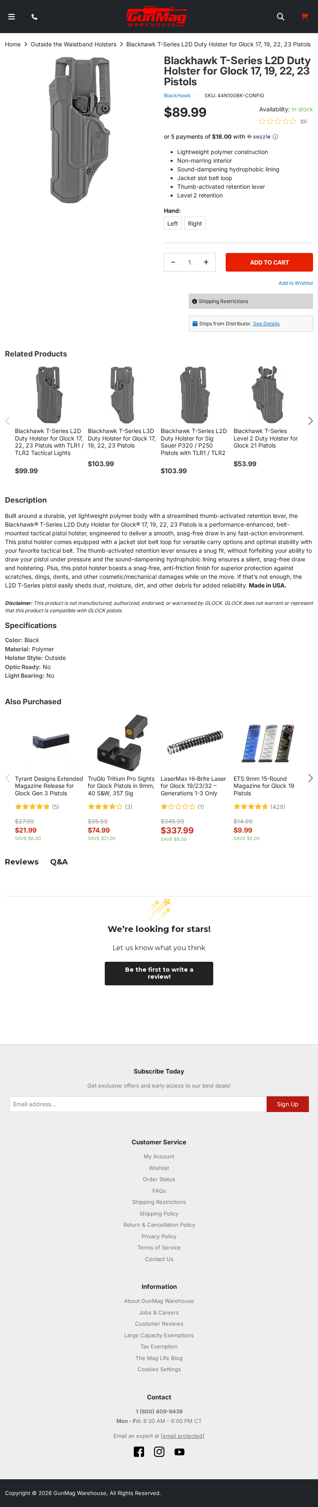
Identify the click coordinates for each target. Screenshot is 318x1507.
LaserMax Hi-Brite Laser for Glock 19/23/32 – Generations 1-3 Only (193, 786)
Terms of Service (159, 1247)
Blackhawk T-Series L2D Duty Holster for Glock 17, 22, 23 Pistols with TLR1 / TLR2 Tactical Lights (49, 441)
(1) (201, 807)
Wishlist (159, 1168)
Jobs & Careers (159, 1312)
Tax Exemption (159, 1346)
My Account (159, 1156)
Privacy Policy (159, 1236)
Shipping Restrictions (159, 1202)
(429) (278, 807)
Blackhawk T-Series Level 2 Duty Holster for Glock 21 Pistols (266, 438)
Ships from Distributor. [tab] (239, 323)
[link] (283, 121)
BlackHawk (177, 95)
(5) (55, 807)
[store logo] (157, 16)
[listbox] (238, 225)
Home (13, 44)
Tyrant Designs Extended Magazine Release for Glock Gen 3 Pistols (49, 786)
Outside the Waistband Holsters (73, 44)
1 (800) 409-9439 (159, 1411)
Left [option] (172, 223)
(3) (128, 807)
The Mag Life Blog (159, 1358)
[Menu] (11, 17)
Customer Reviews (159, 1323)
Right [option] (195, 223)
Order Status (159, 1179)
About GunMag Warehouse (159, 1301)
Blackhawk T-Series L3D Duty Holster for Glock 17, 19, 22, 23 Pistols (122, 438)
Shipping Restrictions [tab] (223, 301)
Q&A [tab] (59, 862)
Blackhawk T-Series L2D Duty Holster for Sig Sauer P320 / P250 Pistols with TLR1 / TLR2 (194, 441)
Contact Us (159, 1259)
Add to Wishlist (296, 283)
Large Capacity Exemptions (159, 1335)
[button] (238, 137)
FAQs (159, 1190)
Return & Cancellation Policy (159, 1224)
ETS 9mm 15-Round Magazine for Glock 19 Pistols (264, 786)
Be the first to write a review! (159, 973)
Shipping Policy (159, 1213)
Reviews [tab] (22, 862)
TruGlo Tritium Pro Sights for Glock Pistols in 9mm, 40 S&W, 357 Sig (121, 786)
